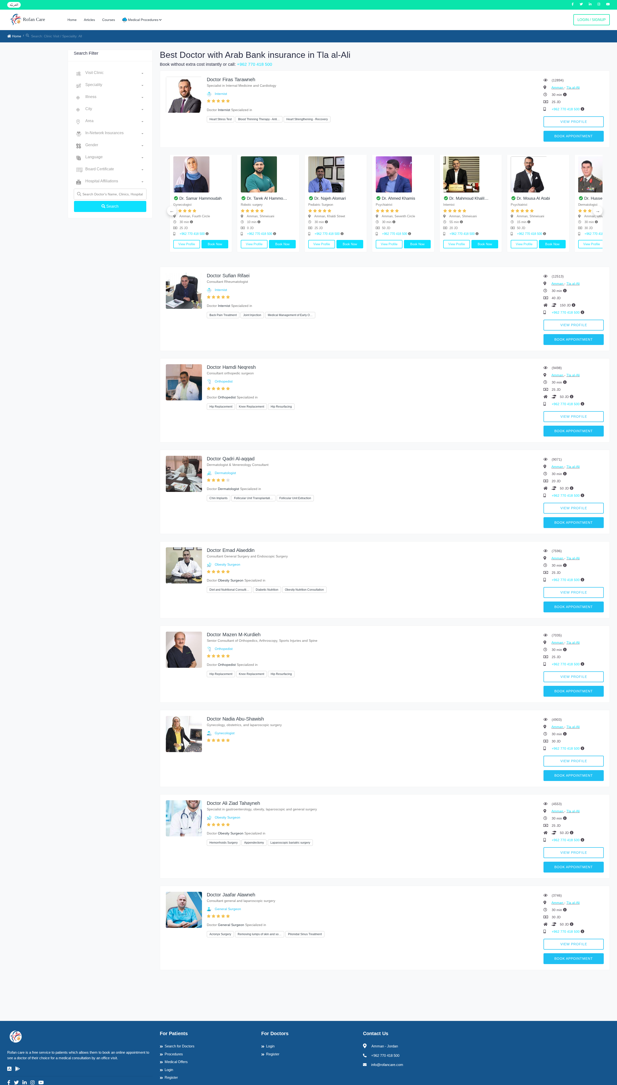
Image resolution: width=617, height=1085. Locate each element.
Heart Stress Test (220, 119)
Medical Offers (176, 1062)
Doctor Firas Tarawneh (231, 79)
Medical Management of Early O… (290, 315)
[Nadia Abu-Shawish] (184, 734)
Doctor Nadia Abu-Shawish (235, 718)
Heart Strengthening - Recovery (307, 119)
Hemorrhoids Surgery (223, 842)
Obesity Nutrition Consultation (304, 589)
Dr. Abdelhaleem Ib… (496, 198)
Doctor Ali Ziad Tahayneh (233, 803)
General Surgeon (228, 909)
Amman (557, 87)
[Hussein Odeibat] (431, 174)
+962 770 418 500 (254, 64)
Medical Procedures (142, 20)
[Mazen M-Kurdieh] (184, 649)
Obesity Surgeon (227, 564)
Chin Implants (218, 498)
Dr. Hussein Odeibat (428, 198)
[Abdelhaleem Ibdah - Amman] (498, 174)
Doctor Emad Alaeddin (231, 550)
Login (169, 1070)
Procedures (174, 1054)
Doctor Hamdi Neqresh (231, 367)
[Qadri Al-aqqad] (184, 473)
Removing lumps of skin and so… (260, 934)
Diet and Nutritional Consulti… (229, 589)
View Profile (573, 122)
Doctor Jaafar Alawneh (231, 894)
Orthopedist (224, 381)
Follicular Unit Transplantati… (253, 498)
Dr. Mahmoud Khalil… (294, 198)
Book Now (175, 244)
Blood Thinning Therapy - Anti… (259, 119)
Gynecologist (225, 733)
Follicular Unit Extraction (295, 498)
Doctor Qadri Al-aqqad (231, 458)
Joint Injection (252, 315)
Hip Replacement (220, 406)
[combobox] (114, 73)
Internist (221, 94)
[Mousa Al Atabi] (363, 174)
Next (598, 211)
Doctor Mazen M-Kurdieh (234, 634)
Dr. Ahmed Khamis (224, 198)
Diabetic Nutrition (267, 589)
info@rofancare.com (387, 1065)
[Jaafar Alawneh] (184, 909)
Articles (89, 20)
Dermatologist (225, 473)
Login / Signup (591, 20)
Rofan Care (33, 19)
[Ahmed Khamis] (228, 174)
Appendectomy (254, 842)
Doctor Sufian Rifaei (228, 275)
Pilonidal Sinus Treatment (305, 934)
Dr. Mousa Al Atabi (359, 198)
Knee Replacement (251, 406)
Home (72, 20)
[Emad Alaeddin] (184, 565)
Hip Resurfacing (281, 406)
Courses (108, 20)
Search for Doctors (179, 1046)
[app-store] (9, 1068)
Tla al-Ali (573, 87)
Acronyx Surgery (220, 934)
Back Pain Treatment (223, 315)
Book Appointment (573, 136)
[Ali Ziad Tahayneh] (184, 818)
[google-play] (17, 1068)
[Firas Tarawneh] (184, 94)
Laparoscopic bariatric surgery (290, 842)
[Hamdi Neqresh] (184, 382)
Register (171, 1077)
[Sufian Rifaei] (184, 290)
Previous (172, 211)
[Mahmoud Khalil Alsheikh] (296, 174)
